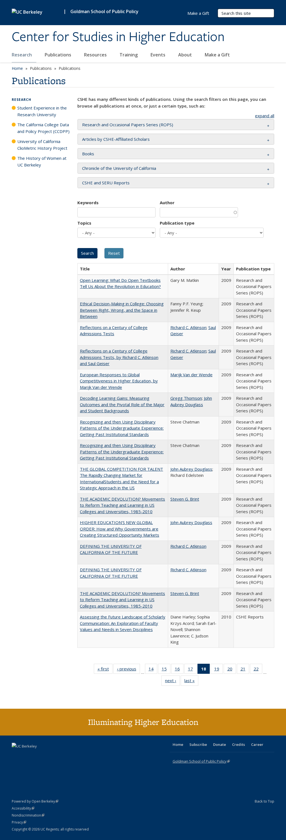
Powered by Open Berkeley (35, 801)
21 (244, 670)
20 (231, 670)
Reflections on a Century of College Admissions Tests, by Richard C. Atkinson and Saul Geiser (119, 357)
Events (158, 55)
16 (179, 670)
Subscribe (198, 744)
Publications (58, 55)
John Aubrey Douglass (191, 469)
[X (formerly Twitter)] (17, 756)
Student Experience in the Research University (42, 111)
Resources (96, 55)
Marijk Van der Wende (191, 374)
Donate (219, 744)
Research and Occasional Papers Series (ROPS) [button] (127, 124)
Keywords (88, 202)
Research (22, 55)
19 (218, 670)
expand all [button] (264, 115)
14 (153, 670)
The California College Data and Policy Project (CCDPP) (43, 128)
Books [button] (88, 153)
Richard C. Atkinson (188, 327)
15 (166, 670)
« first (105, 670)
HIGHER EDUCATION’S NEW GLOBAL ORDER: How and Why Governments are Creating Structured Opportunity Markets (119, 529)
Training (129, 55)
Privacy (19, 822)
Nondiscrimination (28, 815)
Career (257, 744)
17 (192, 670)
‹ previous (128, 670)
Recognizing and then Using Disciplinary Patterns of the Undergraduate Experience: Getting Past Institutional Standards (122, 428)
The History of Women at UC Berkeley (41, 161)
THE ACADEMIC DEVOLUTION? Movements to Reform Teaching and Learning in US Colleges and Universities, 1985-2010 (122, 505)
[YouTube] (38, 756)
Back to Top (264, 801)
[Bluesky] (60, 756)
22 (258, 670)
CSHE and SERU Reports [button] (106, 182)
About (185, 55)
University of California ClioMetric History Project (42, 145)
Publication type (177, 223)
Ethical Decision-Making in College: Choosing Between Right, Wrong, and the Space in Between (122, 310)
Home (17, 68)
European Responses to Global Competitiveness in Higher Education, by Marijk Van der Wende (119, 381)
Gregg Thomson (186, 398)
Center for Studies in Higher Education (118, 37)
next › (172, 682)
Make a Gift (217, 55)
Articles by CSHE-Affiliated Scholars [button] (116, 139)
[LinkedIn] (27, 756)
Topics (84, 223)
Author (167, 202)
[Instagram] (49, 756)
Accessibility (23, 808)
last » (191, 682)
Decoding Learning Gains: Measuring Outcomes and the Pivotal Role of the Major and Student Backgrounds (122, 404)
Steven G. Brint (184, 499)
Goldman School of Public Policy (104, 11)
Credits (238, 744)
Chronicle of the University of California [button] (119, 168)
